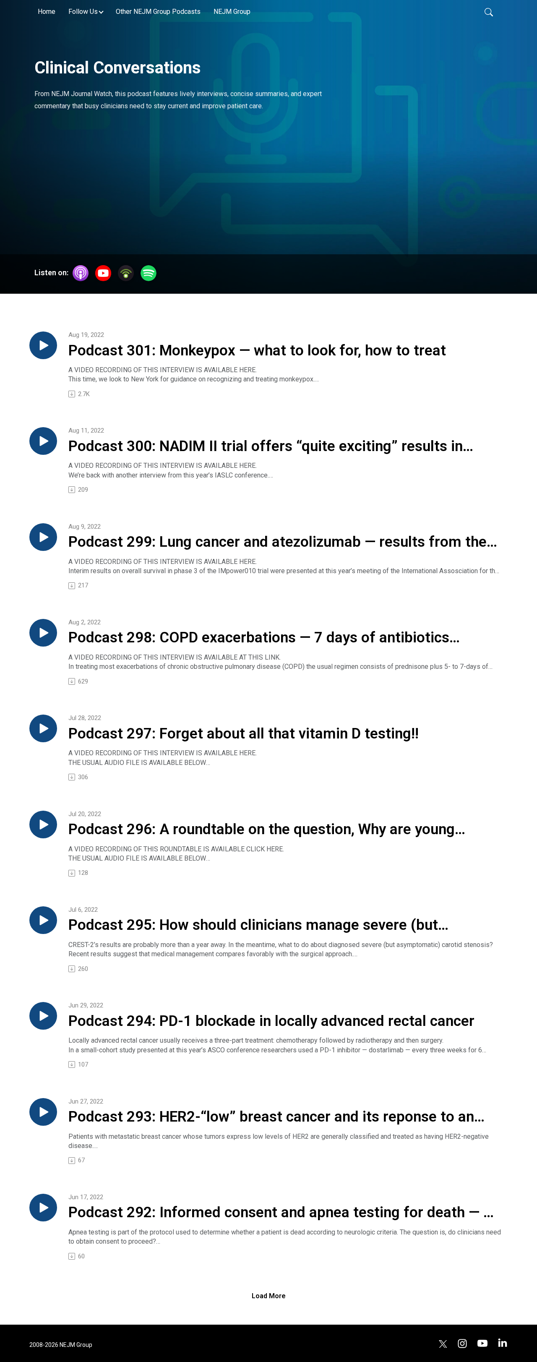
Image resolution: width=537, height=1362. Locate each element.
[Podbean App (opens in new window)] (126, 273)
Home (46, 12)
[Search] (488, 11)
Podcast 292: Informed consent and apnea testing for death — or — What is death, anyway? (282, 1213)
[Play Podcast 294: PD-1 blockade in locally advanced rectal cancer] (43, 1016)
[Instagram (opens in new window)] (462, 1343)
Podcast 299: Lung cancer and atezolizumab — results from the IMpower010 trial (277, 542)
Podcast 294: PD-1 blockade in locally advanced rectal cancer (271, 1021)
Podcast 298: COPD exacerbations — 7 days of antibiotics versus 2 (258, 638)
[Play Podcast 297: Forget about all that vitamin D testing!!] (43, 728)
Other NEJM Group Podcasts (158, 12)
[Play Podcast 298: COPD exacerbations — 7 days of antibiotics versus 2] (43, 633)
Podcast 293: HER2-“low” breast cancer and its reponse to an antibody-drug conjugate (271, 1117)
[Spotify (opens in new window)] (148, 273)
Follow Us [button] (83, 12)
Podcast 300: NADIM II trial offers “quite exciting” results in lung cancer (265, 447)
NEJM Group (232, 12)
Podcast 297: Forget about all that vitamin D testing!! (243, 733)
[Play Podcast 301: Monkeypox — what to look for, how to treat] (43, 345)
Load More (269, 1296)
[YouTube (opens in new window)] (103, 273)
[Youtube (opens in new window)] (482, 1343)
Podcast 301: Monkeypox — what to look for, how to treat (257, 350)
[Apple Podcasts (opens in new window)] (81, 273)
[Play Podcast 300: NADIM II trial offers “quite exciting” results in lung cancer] (43, 441)
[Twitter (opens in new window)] (443, 1343)
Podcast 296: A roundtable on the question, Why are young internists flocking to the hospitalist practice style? (261, 830)
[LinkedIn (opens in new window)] (503, 1343)
